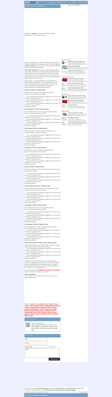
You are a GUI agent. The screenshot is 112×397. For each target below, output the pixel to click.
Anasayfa (52, 2)
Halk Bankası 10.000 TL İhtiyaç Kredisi (40, 309)
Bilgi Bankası (65, 111)
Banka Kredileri (66, 60)
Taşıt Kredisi (72, 2)
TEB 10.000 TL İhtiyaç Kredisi (41, 312)
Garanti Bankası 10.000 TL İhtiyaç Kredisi (41, 309)
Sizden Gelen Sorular (68, 77)
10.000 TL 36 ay (53, 304)
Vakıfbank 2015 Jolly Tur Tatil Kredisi (49, 270)
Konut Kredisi (83, 2)
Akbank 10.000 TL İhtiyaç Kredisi (44, 306)
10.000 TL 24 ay (44, 304)
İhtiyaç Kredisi (62, 2)
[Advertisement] (42, 20)
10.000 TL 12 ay (34, 304)
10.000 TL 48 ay (29, 306)
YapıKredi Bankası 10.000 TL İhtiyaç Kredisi (40, 313)
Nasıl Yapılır (65, 94)
